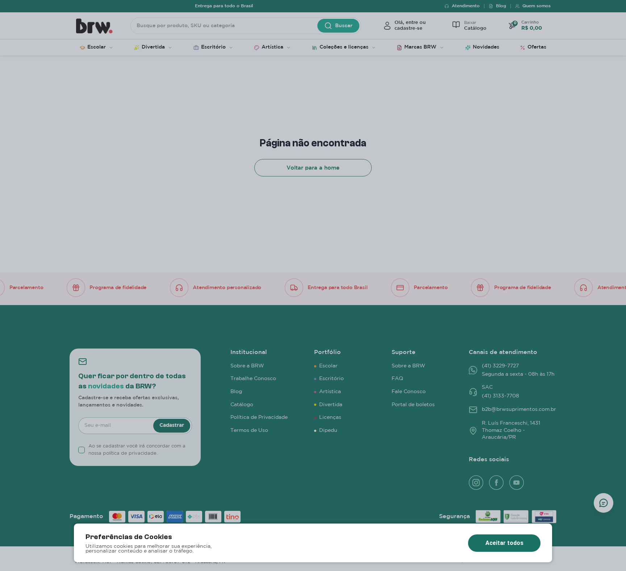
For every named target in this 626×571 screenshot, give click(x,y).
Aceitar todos (504, 542)
